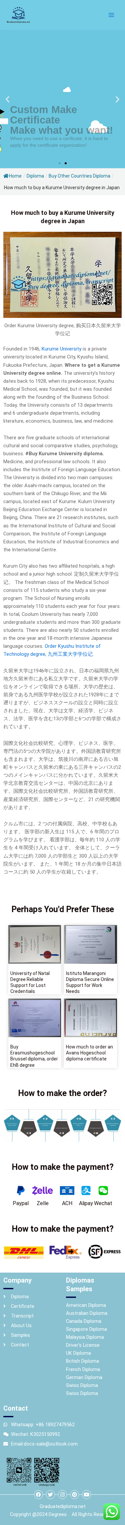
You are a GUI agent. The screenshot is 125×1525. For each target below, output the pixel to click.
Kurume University (60, 349)
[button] (7, 99)
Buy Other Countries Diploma (79, 176)
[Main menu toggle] (111, 15)
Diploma (35, 176)
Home (15, 176)
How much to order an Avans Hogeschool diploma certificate (89, 1052)
